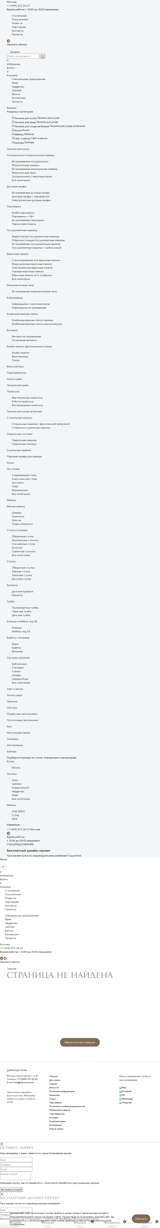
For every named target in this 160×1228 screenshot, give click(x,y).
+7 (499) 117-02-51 (27, 1079)
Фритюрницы (20, 356)
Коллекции (18, 97)
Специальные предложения (28, 79)
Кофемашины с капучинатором (31, 303)
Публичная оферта (59, 1110)
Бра (9, 726)
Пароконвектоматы (24, 223)
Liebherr (17, 90)
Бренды (11, 751)
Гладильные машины (24, 440)
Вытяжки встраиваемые (26, 336)
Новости (17, 23)
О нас (52, 1098)
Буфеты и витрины (18, 637)
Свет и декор (15, 688)
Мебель (11, 500)
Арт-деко (18, 482)
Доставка (54, 1080)
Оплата (53, 1076)
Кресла (16, 520)
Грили (15, 360)
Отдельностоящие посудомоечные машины (38, 240)
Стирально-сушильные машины (31, 427)
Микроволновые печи (20, 285)
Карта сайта (56, 1128)
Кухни (10, 462)
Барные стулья (21, 571)
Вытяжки (12, 330)
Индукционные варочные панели (32, 263)
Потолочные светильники (22, 720)
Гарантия (54, 1095)
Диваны (16, 512)
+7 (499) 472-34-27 (18, 5)
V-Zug (15, 815)
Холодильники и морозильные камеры (30, 155)
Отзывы (53, 1117)
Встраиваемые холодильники (30, 161)
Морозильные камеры (25, 165)
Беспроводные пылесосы (27, 405)
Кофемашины (15, 297)
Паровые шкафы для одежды (24, 456)
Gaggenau (18, 86)
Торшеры (12, 738)
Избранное (13, 62)
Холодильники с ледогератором (32, 176)
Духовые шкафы (16, 186)
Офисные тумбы (21, 611)
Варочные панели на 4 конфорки (32, 275)
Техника (12, 773)
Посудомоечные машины (22, 230)
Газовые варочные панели (28, 271)
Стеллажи (18, 667)
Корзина (12, 73)
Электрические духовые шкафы (31, 200)
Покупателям (20, 19)
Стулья (11, 561)
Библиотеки (19, 663)
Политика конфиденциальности (67, 1106)
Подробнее (74, 855)
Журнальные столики (25, 540)
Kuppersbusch (20, 787)
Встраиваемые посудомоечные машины (36, 243)
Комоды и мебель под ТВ (22, 621)
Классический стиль (24, 478)
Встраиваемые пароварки (28, 220)
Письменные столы (23, 543)
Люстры (12, 707)
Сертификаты (57, 1113)
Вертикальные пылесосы (27, 397)
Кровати (12, 585)
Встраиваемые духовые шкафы (31, 192)
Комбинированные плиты (22, 313)
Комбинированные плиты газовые (32, 320)
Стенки (16, 671)
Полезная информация (62, 1091)
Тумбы (10, 601)
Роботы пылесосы (22, 401)
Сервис (53, 1083)
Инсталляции (15, 745)
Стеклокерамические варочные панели (36, 260)
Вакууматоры (15, 366)
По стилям (13, 468)
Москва (11, 1)
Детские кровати (22, 591)
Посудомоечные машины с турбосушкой (36, 247)
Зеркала (12, 701)
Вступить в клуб (11, 1189)
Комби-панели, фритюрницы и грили (29, 346)
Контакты (17, 30)
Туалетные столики (23, 551)
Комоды (17, 627)
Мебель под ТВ (21, 631)
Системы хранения (18, 657)
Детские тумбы (21, 615)
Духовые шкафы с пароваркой (30, 196)
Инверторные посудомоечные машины (35, 236)
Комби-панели (20, 352)
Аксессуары (14, 378)
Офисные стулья (22, 575)
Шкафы (16, 675)
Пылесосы (13, 391)
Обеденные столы (23, 536)
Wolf (14, 818)
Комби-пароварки (23, 212)
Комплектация (57, 1121)
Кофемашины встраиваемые (29, 307)
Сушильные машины (19, 450)
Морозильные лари (24, 172)
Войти (11, 67)
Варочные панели (17, 253)
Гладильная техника (24, 443)
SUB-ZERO (18, 811)
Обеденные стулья (23, 567)
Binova (16, 94)
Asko (15, 780)
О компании (19, 15)
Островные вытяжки (24, 340)
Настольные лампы (18, 732)
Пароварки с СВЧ (23, 216)
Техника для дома (17, 385)
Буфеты (16, 647)
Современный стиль (24, 475)
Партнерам (19, 26)
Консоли (17, 547)
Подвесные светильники (22, 713)
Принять (141, 1219)
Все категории (21, 180)
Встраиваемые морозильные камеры (34, 168)
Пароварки (14, 206)
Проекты (17, 34)
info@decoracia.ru (23, 1082)
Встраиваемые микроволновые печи (34, 291)
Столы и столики (17, 530)
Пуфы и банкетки (22, 523)
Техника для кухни (18, 148)
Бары (15, 643)
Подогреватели (16, 372)
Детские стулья (21, 578)
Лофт (15, 486)
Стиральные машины (19, 417)
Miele (15, 82)
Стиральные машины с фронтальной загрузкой (41, 423)
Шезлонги (18, 516)
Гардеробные (20, 678)
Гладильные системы (19, 433)
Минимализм (20, 490)
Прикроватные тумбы (25, 607)
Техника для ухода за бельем (24, 411)
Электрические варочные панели (32, 267)
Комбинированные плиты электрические (37, 323)
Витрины (17, 651)
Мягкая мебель (16, 506)
